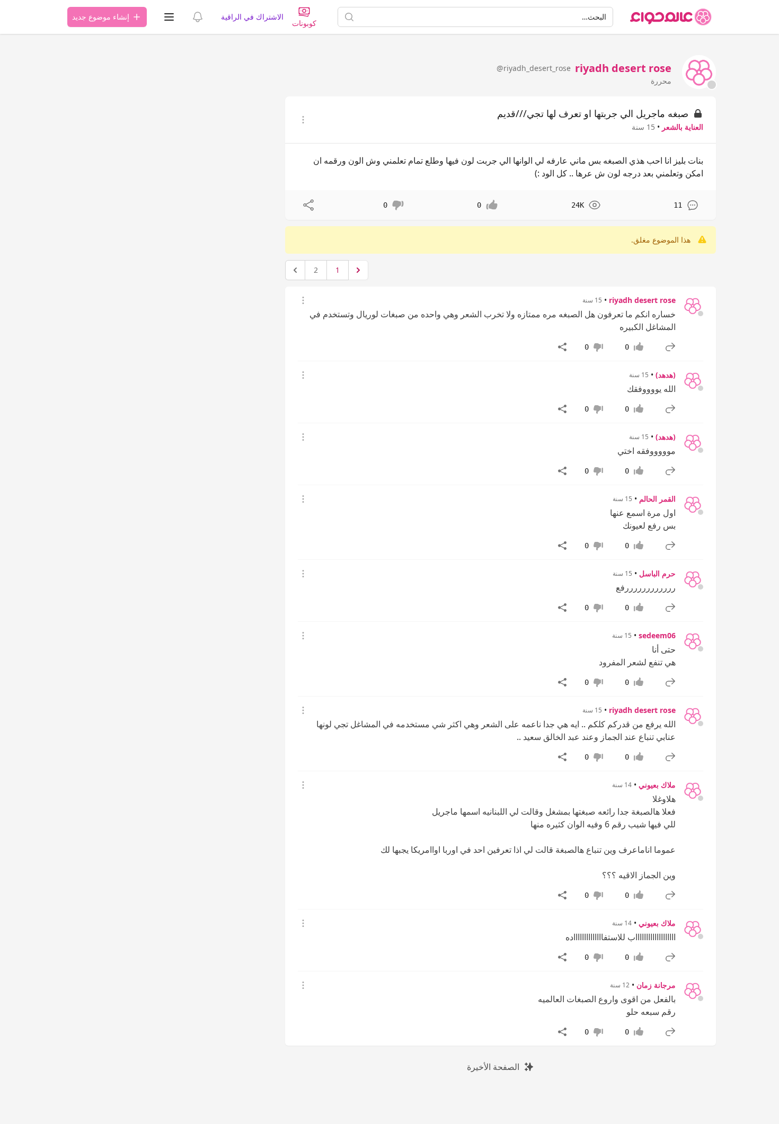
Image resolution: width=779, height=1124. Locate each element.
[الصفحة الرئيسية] (671, 16)
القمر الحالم (657, 499)
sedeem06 (657, 635)
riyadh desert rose (642, 300)
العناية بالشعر (682, 127)
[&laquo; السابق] (358, 270)
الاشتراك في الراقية (252, 17)
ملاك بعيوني (657, 785)
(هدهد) (666, 375)
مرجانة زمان (656, 985)
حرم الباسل (657, 573)
